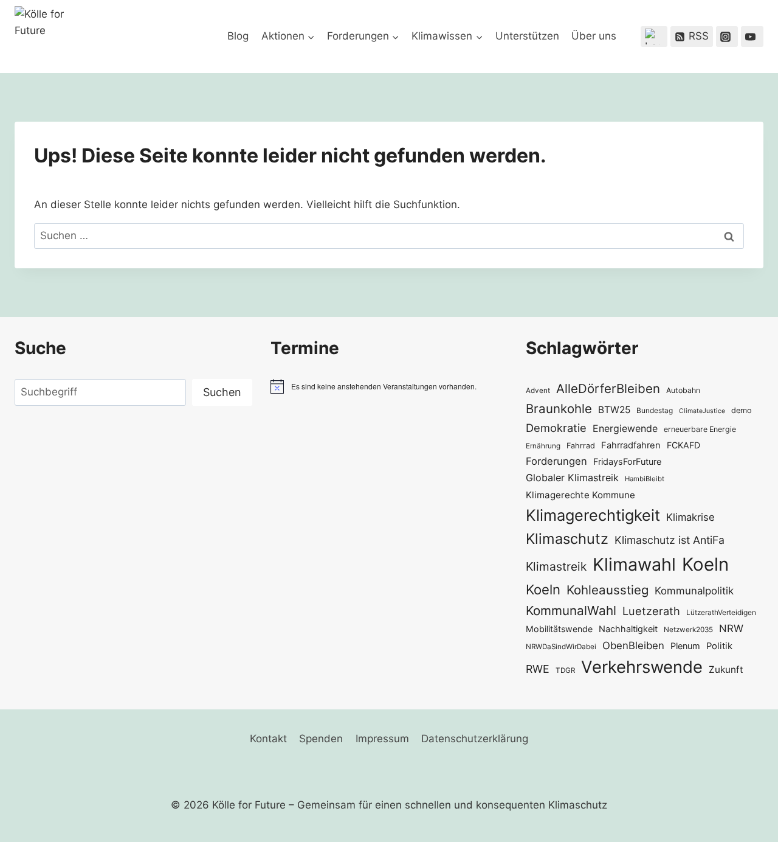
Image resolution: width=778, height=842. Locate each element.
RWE (537, 669)
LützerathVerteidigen (721, 612)
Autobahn (683, 390)
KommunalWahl (571, 610)
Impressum (382, 738)
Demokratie (556, 427)
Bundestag (654, 410)
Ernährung (543, 446)
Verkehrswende (642, 666)
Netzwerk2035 (688, 629)
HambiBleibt (644, 479)
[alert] (389, 386)
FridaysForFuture (627, 461)
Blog (238, 36)
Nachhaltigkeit (628, 629)
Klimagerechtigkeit (593, 515)
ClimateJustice (702, 411)
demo (741, 410)
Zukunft (726, 669)
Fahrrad (580, 445)
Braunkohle (559, 408)
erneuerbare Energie (700, 429)
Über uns (593, 36)
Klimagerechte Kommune (580, 495)
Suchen (222, 392)
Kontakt (268, 738)
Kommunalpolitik (694, 591)
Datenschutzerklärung (474, 738)
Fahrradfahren (631, 445)
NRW (731, 628)
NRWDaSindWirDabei (561, 646)
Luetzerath (651, 611)
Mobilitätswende (559, 629)
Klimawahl (634, 564)
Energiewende (625, 428)
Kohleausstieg (607, 589)
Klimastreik (556, 566)
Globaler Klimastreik (572, 477)
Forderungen (556, 461)
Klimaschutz (567, 539)
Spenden (321, 738)
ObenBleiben (633, 645)
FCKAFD (683, 445)
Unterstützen (527, 36)
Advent (538, 390)
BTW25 (614, 410)
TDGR (565, 670)
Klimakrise (690, 517)
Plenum (685, 646)
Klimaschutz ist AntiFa (669, 540)
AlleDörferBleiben (608, 388)
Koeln (705, 564)
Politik (719, 646)
